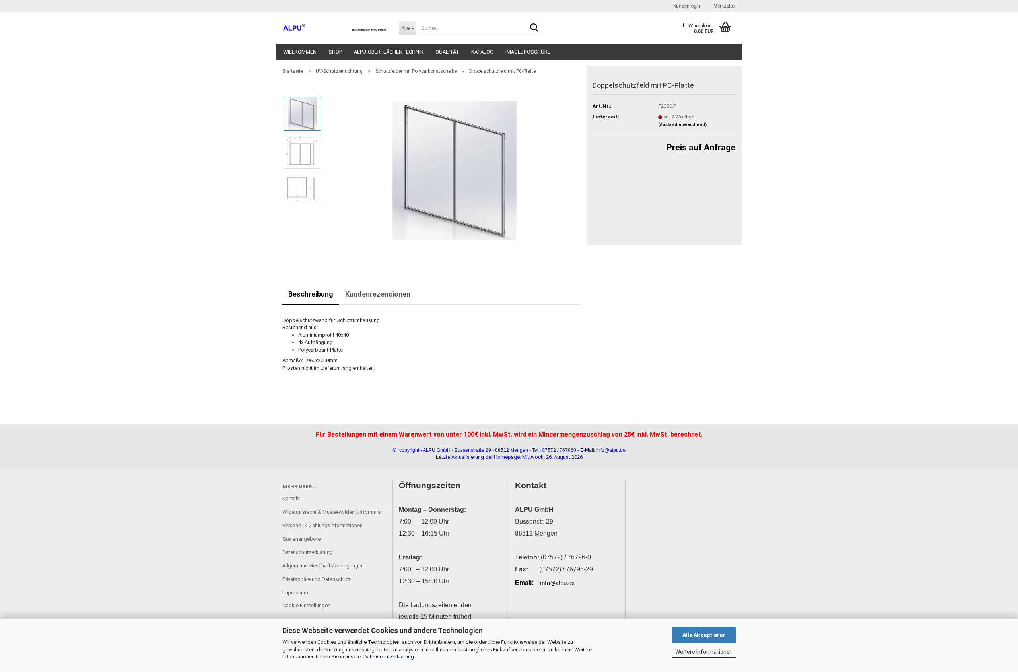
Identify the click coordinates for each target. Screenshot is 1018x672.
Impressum (295, 593)
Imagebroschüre (527, 52)
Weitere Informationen (704, 652)
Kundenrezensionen (377, 294)
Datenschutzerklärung (388, 657)
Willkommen (300, 52)
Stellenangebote (301, 539)
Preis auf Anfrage (701, 147)
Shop (335, 52)
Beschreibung (310, 294)
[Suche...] (534, 28)
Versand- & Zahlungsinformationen (322, 525)
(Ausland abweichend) (682, 124)
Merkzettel (724, 6)
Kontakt (291, 498)
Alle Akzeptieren (704, 635)
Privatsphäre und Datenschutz (316, 579)
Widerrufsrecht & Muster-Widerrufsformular (332, 512)
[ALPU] (334, 28)
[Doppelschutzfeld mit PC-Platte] (454, 170)
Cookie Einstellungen (306, 605)
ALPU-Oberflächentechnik (389, 52)
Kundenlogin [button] (686, 6)
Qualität (447, 52)
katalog (482, 52)
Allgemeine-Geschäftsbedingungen (323, 566)
